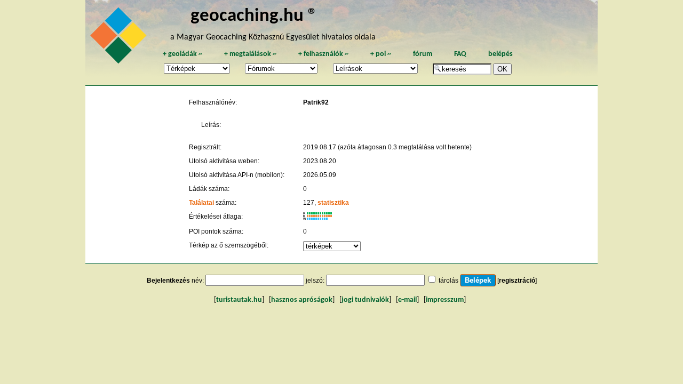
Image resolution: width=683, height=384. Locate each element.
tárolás (448, 280)
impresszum (445, 300)
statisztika (333, 202)
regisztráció (517, 280)
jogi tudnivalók (365, 300)
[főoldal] (120, 38)
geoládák (182, 54)
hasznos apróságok (301, 300)
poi (381, 54)
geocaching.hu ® (253, 16)
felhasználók (323, 54)
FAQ (460, 54)
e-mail (407, 300)
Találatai (201, 202)
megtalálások (250, 54)
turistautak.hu (239, 300)
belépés (500, 54)
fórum (422, 54)
